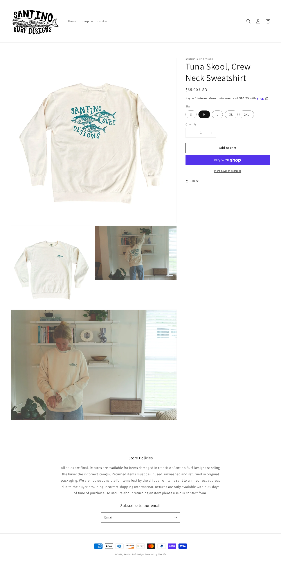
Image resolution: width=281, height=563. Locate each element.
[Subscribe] (175, 517)
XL (231, 115)
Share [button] (195, 181)
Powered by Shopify (155, 554)
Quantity (191, 124)
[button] (87, 21)
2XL (246, 115)
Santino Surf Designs (134, 554)
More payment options (227, 170)
